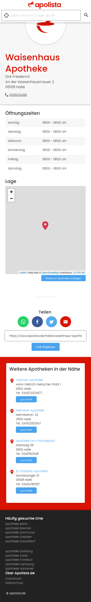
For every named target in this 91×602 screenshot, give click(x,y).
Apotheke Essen (16, 555)
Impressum (13, 578)
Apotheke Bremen (18, 528)
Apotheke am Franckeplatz (35, 440)
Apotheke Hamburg (19, 564)
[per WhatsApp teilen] (24, 321)
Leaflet (23, 272)
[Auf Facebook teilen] (38, 321)
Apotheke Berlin (16, 524)
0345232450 (18, 95)
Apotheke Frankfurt (18, 559)
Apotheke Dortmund (20, 532)
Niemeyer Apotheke (30, 410)
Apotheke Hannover (19, 568)
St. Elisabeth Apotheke (32, 471)
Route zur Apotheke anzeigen (63, 278)
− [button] (11, 198)
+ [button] (11, 192)
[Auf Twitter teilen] (52, 321)
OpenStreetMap (50, 272)
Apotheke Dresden (18, 537)
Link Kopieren (45, 347)
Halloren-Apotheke (29, 380)
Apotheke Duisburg (19, 551)
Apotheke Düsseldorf (20, 541)
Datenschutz (14, 583)
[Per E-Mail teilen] (66, 321)
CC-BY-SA (79, 272)
